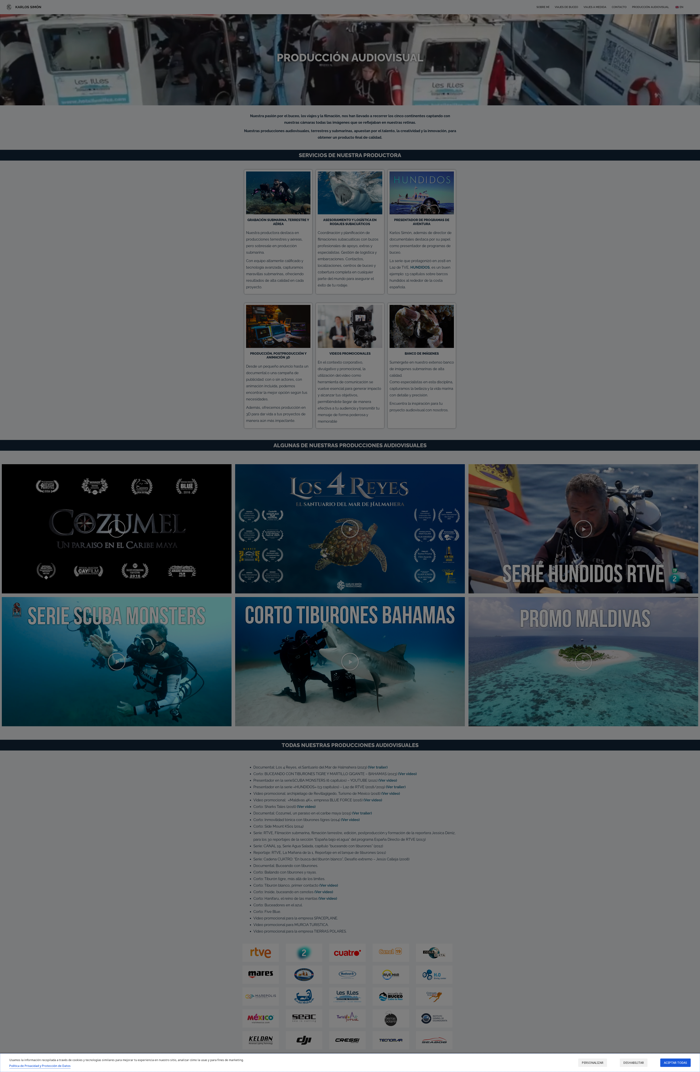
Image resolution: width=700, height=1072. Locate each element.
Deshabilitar (633, 1063)
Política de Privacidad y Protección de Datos (40, 1066)
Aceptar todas (675, 1063)
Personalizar (592, 1063)
